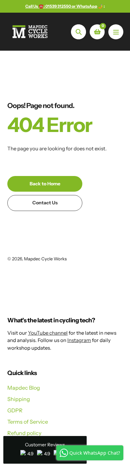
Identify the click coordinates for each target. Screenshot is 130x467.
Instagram (79, 340)
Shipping (18, 399)
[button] (45, 450)
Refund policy (24, 433)
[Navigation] (115, 31)
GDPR (15, 410)
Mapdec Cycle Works (45, 258)
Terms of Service (27, 421)
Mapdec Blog (23, 387)
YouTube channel (48, 333)
